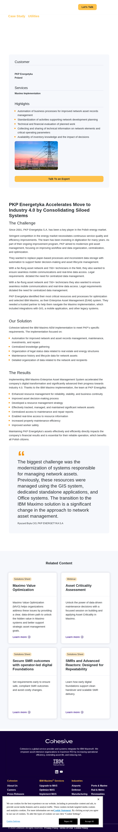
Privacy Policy (51, 828)
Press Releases (15, 794)
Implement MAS (48, 794)
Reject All (68, 821)
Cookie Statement (62, 810)
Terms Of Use (66, 828)
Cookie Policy (81, 828)
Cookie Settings (13, 821)
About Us (12, 785)
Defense (76, 790)
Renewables (98, 794)
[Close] (98, 799)
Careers (11, 790)
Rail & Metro (97, 790)
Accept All (89, 821)
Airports (76, 785)
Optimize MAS (47, 790)
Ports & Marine (99, 785)
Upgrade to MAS (48, 785)
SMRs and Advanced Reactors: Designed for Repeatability (84, 665)
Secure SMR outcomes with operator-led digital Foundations (32, 665)
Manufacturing (79, 794)
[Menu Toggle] (109, 7)
